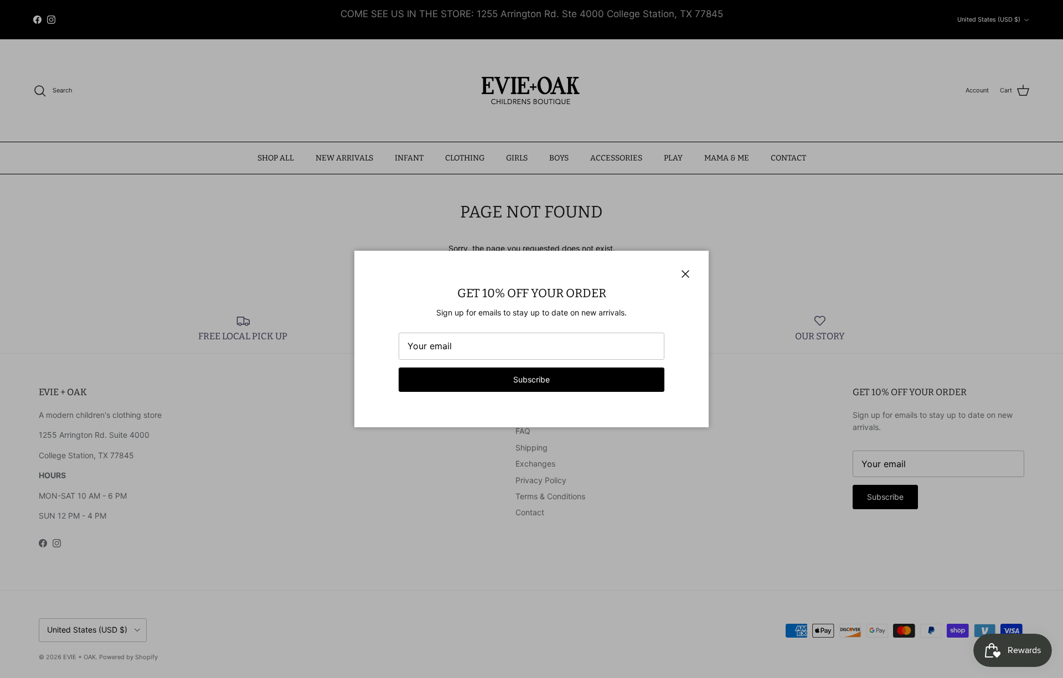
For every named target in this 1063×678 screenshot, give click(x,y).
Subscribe (531, 379)
